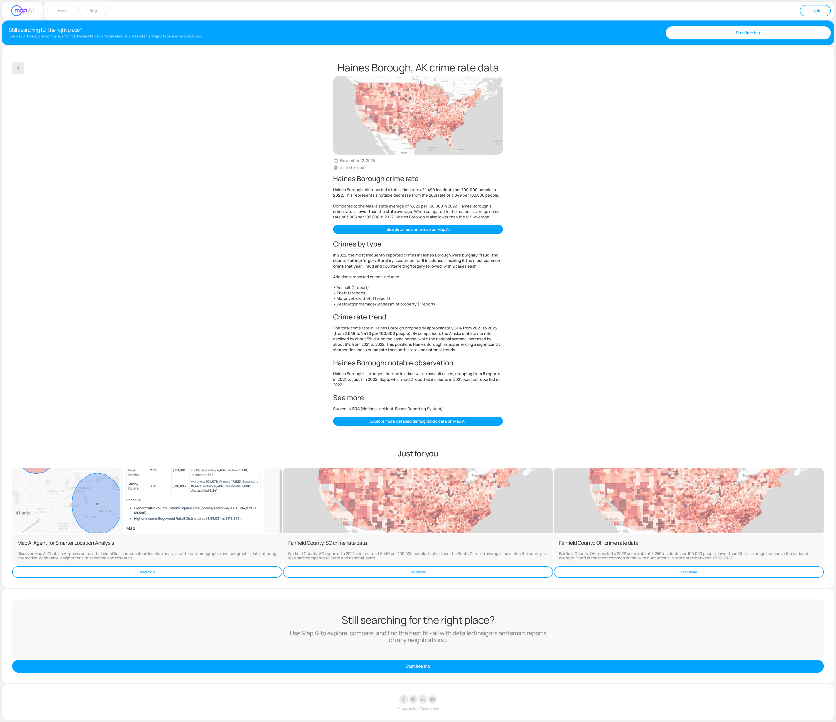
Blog (93, 10)
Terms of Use (429, 708)
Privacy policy (408, 708)
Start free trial (748, 33)
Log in (815, 10)
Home (62, 10)
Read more (147, 572)
